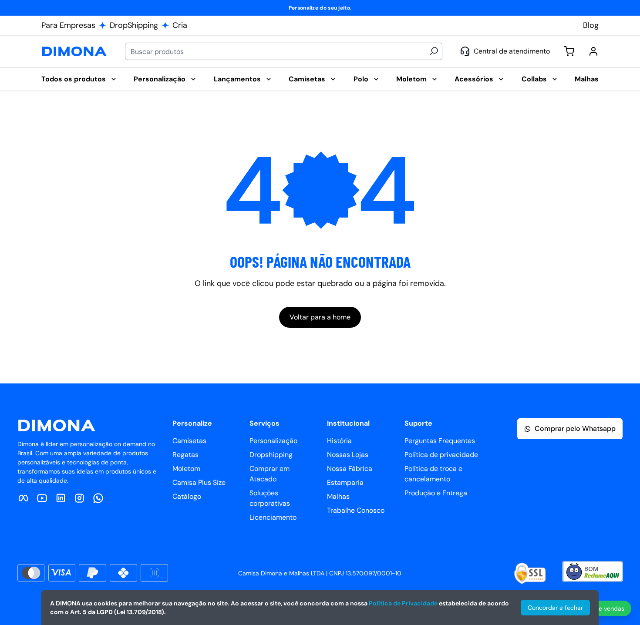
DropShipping (134, 25)
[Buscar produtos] (434, 51)
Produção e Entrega (435, 492)
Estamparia (345, 482)
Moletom (411, 79)
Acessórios (474, 79)
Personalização (159, 79)
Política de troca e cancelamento (433, 474)
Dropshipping (271, 454)
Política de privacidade (436, 454)
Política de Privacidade (403, 603)
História (339, 440)
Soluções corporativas (269, 498)
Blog (591, 25)
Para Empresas (68, 25)
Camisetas (307, 79)
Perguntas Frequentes (436, 440)
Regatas (185, 454)
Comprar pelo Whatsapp (575, 428)
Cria (179, 25)
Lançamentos (237, 79)
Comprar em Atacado (269, 474)
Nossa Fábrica (349, 468)
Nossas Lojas (347, 454)
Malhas (587, 79)
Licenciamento (272, 517)
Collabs (534, 79)
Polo (361, 79)
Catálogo (186, 496)
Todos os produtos (73, 79)
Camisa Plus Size (199, 482)
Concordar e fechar (555, 608)
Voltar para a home (320, 317)
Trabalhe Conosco (355, 510)
